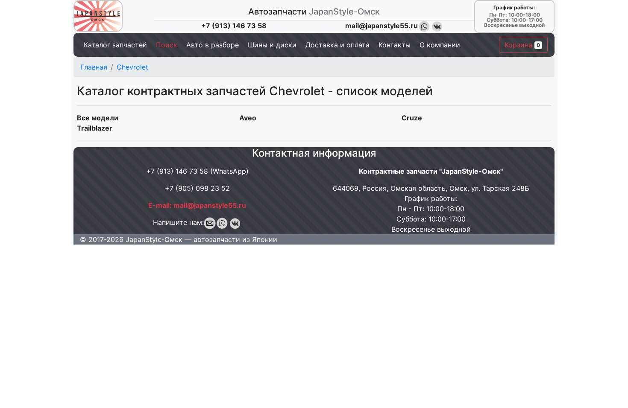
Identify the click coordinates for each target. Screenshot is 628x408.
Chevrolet (132, 67)
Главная (93, 67)
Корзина (522, 45)
